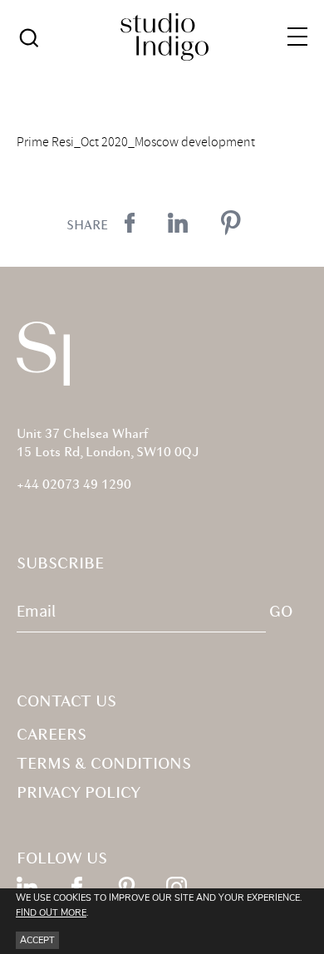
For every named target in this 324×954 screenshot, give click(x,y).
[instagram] (176, 887)
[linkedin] (27, 887)
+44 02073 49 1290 (74, 485)
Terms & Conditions (104, 764)
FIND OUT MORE (51, 913)
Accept (37, 940)
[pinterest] (126, 887)
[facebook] (76, 887)
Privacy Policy (78, 793)
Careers (51, 735)
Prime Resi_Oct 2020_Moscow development (136, 142)
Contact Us (66, 702)
